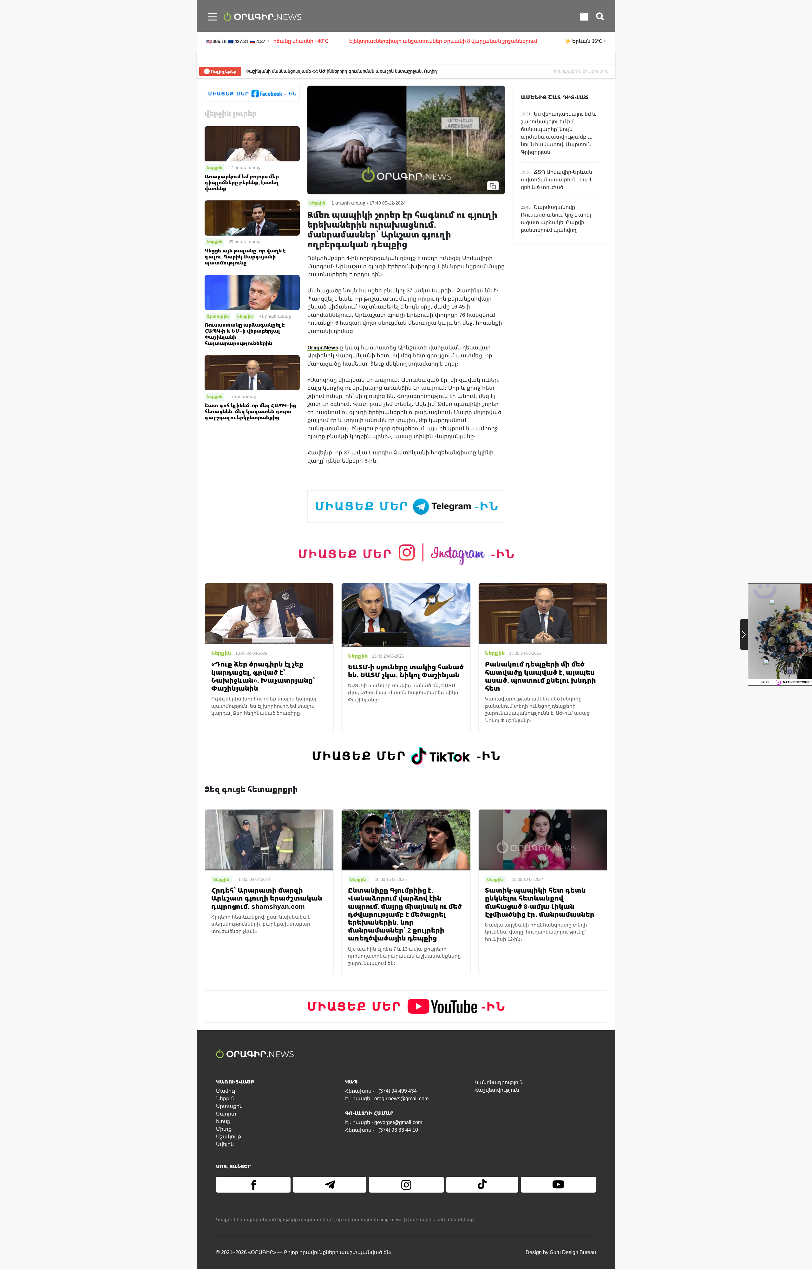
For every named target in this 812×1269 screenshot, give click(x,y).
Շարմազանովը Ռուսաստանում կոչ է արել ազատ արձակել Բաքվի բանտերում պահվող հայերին (556, 222)
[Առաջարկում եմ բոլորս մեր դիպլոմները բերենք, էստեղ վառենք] (252, 143)
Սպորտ (226, 1113)
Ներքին (214, 167)
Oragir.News (322, 347)
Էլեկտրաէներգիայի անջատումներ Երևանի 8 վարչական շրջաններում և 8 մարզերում (394, 41)
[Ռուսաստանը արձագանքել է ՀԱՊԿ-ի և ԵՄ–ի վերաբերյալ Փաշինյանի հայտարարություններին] (252, 292)
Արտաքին (217, 316)
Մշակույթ (228, 1136)
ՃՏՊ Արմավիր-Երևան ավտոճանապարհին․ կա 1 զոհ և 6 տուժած (556, 179)
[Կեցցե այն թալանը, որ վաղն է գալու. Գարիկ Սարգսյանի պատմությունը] (252, 217)
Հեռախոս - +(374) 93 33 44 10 (381, 1130)
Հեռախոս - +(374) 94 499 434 (381, 1091)
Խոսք (223, 1121)
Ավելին (225, 1144)
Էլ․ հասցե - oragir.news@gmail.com (387, 1098)
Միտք (224, 1129)
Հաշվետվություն (497, 1090)
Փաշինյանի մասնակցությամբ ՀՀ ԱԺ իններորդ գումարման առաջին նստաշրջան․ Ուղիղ (341, 71)
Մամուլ (225, 1091)
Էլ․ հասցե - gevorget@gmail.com (383, 1122)
